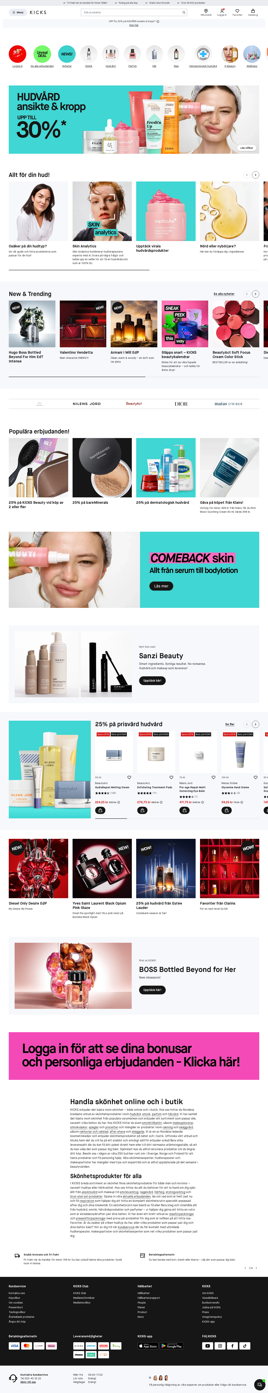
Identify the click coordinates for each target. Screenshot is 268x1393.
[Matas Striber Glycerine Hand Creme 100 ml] (240, 772)
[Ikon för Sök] (184, 12)
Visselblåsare (210, 1298)
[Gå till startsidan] (38, 12)
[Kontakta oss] (259, 1384)
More (141, 1317)
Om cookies (16, 1302)
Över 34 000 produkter (193, 2)
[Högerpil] (256, 1268)
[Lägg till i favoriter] (129, 777)
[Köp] (100, 810)
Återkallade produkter (21, 1317)
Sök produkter (92, 12)
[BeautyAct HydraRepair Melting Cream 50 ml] (114, 772)
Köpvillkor (14, 1298)
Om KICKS (208, 1293)
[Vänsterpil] (245, 1268)
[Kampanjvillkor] (118, 802)
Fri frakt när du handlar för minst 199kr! (87, 2)
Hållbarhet (144, 1293)
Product (142, 1312)
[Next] (255, 175)
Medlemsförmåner (84, 1298)
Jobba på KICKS (211, 1307)
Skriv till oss (28, 1382)
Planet (141, 1307)
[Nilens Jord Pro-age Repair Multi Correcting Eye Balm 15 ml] (198, 772)
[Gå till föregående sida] (8, 55)
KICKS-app (208, 1321)
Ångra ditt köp (17, 1321)
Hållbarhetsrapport (149, 1298)
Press (205, 1312)
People (142, 1302)
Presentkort (16, 1307)
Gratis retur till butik (159, 2)
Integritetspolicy (212, 1317)
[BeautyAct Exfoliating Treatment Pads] (156, 772)
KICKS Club (79, 1293)
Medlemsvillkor (82, 1302)
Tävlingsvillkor (17, 1312)
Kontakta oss (17, 1293)
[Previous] (246, 175)
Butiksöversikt (211, 1302)
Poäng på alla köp (128, 2)
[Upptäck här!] (73, 664)
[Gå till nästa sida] (259, 55)
